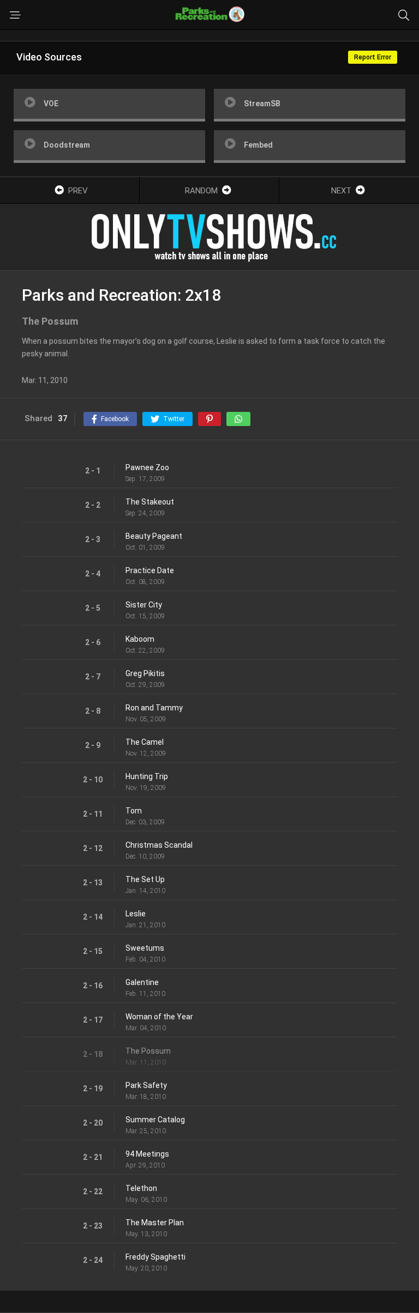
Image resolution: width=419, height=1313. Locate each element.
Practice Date (149, 570)
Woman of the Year (159, 1016)
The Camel (144, 742)
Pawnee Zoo (147, 467)
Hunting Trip (146, 776)
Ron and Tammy (154, 707)
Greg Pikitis (145, 673)
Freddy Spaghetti (155, 1257)
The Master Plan (154, 1222)
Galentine (142, 982)
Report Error (372, 57)
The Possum (148, 1051)
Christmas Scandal (159, 845)
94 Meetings (147, 1154)
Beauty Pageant (153, 536)
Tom (133, 810)
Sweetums (144, 948)
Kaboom (139, 639)
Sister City (143, 604)
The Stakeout (149, 501)
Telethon (141, 1188)
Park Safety (146, 1085)
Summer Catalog (155, 1119)
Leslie (135, 913)
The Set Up (145, 879)
